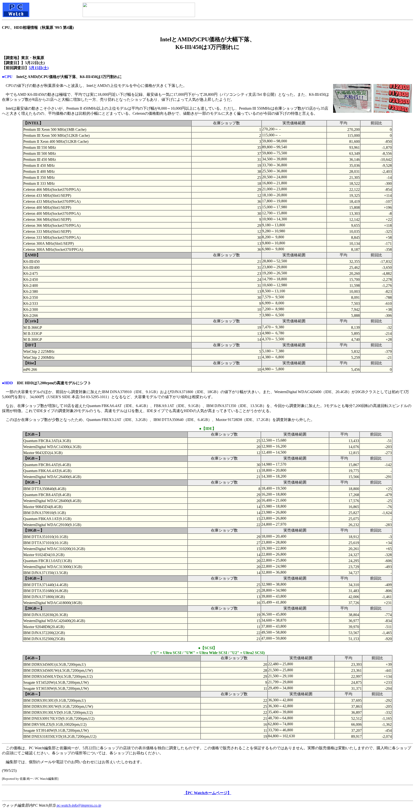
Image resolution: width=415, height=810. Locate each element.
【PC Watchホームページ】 (207, 793)
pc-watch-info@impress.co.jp (79, 805)
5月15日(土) (39, 68)
